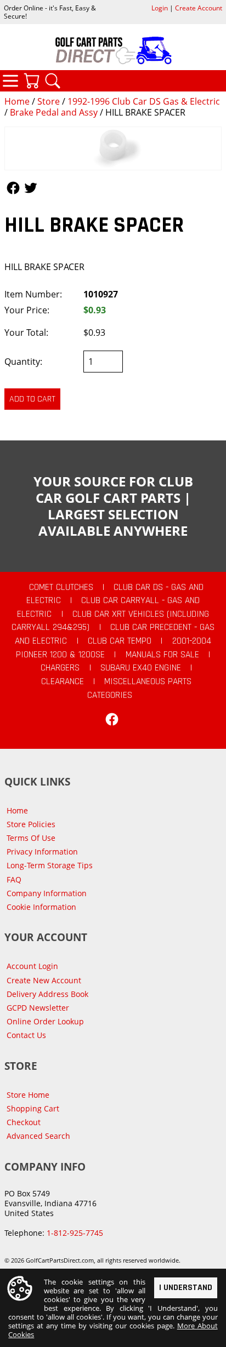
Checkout (24, 1122)
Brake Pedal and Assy (54, 112)
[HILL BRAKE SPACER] (113, 148)
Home (17, 101)
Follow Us (13, 188)
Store (48, 101)
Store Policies (31, 824)
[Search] (52, 80)
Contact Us (26, 1035)
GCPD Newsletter (38, 1007)
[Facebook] (112, 719)
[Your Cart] (31, 80)
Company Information (47, 893)
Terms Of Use (31, 838)
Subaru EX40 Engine (140, 668)
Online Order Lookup (45, 1021)
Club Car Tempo (119, 641)
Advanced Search (38, 1136)
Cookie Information (41, 907)
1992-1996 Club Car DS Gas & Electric (143, 101)
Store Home (28, 1095)
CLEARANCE (62, 681)
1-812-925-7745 (75, 1233)
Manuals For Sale (162, 655)
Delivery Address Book (47, 994)
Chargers (60, 668)
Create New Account (44, 980)
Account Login (32, 966)
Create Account (198, 8)
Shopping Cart (33, 1108)
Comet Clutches (61, 587)
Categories (10, 80)
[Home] (113, 50)
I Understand (185, 1287)
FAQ (14, 879)
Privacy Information (42, 851)
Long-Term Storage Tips (50, 865)
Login (159, 8)
